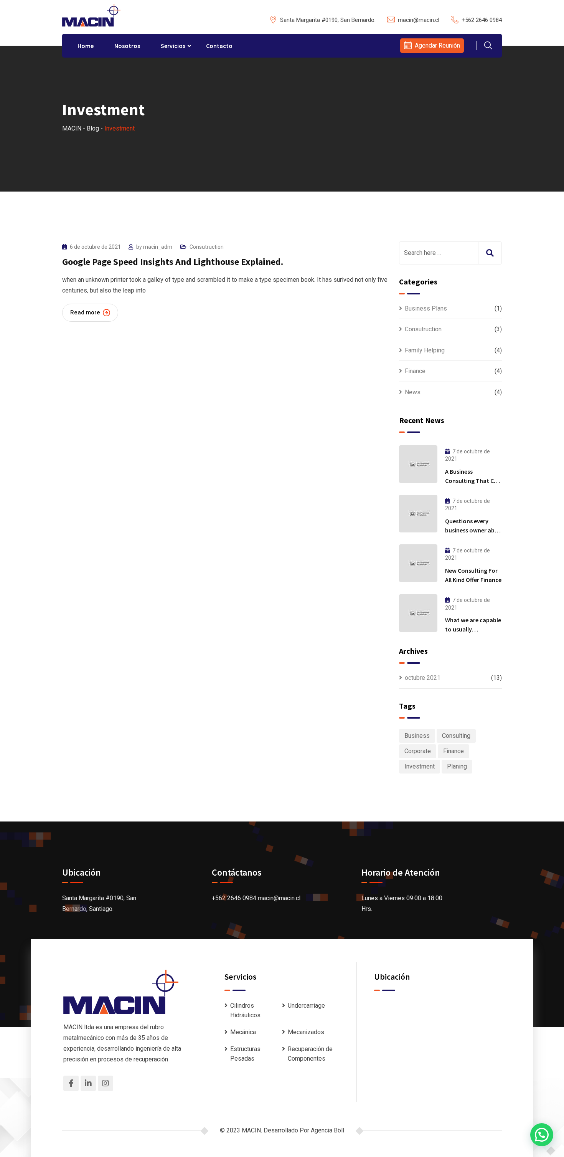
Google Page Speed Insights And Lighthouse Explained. (172, 262)
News (413, 392)
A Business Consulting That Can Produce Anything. (473, 481)
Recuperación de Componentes (310, 1054)
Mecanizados (306, 1032)
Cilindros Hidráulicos (245, 1010)
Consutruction (207, 247)
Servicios (173, 46)
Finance (415, 371)
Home (86, 46)
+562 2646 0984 (482, 20)
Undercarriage (306, 1005)
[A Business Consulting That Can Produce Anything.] (418, 464)
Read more (85, 312)
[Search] (488, 46)
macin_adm (157, 247)
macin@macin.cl (418, 20)
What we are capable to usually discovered (473, 629)
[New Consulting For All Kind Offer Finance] (418, 563)
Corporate (417, 751)
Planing (457, 766)
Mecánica (243, 1032)
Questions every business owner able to (472, 530)
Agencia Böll (327, 1130)
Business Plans (426, 308)
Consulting (456, 735)
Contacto (219, 46)
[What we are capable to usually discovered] (418, 613)
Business (417, 735)
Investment (419, 766)
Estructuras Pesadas (245, 1054)
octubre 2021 (422, 677)
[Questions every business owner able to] (418, 513)
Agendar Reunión (437, 45)
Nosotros (127, 46)
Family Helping (425, 350)
